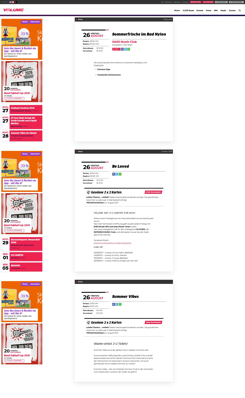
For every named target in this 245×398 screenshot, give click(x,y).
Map (116, 49)
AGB (162, 2)
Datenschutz (177, 2)
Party (80, 19)
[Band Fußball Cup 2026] (21, 81)
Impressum (185, 2)
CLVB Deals (188, 10)
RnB (170, 151)
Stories (25, 22)
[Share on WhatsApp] (128, 49)
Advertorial (35, 22)
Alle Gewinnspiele (154, 192)
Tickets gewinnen (14, 98)
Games (232, 10)
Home (177, 10)
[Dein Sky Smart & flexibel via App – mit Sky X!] (21, 39)
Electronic (168, 19)
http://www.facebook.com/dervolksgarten (112, 243)
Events (200, 10)
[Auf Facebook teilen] (122, 49)
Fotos (208, 10)
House (164, 151)
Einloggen (221, 2)
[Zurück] (76, 19)
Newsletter (196, 2)
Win (216, 10)
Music (223, 10)
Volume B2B (208, 2)
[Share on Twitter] (125, 49)
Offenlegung (168, 2)
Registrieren (236, 2)
